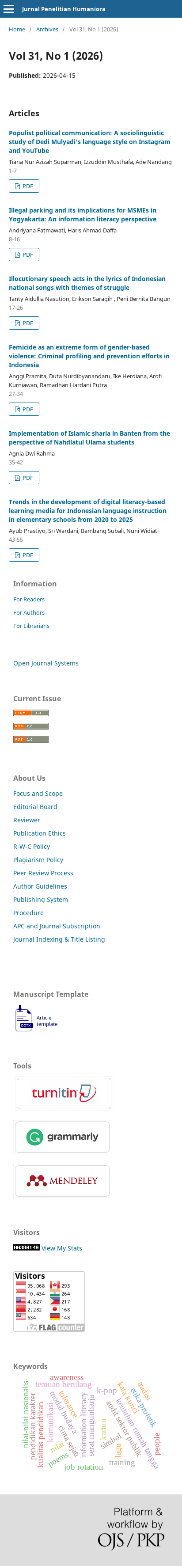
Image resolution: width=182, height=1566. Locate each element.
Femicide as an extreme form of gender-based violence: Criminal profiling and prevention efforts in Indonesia (89, 356)
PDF (27, 186)
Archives (47, 29)
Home (17, 29)
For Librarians (31, 626)
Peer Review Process (43, 873)
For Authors (29, 612)
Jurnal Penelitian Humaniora (64, 9)
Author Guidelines (40, 886)
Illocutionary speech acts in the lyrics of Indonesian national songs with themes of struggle (87, 283)
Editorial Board (35, 806)
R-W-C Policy (31, 846)
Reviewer (26, 820)
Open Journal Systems (46, 663)
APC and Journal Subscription (56, 926)
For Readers (29, 599)
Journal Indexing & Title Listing (59, 939)
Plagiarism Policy (38, 859)
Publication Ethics (39, 833)
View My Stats (62, 1248)
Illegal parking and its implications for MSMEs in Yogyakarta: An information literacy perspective (82, 214)
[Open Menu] (9, 9)
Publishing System (40, 899)
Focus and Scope (38, 793)
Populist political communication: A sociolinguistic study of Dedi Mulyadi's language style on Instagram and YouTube (90, 142)
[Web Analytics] (26, 1248)
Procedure (28, 912)
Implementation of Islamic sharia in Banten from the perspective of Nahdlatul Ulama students (89, 437)
